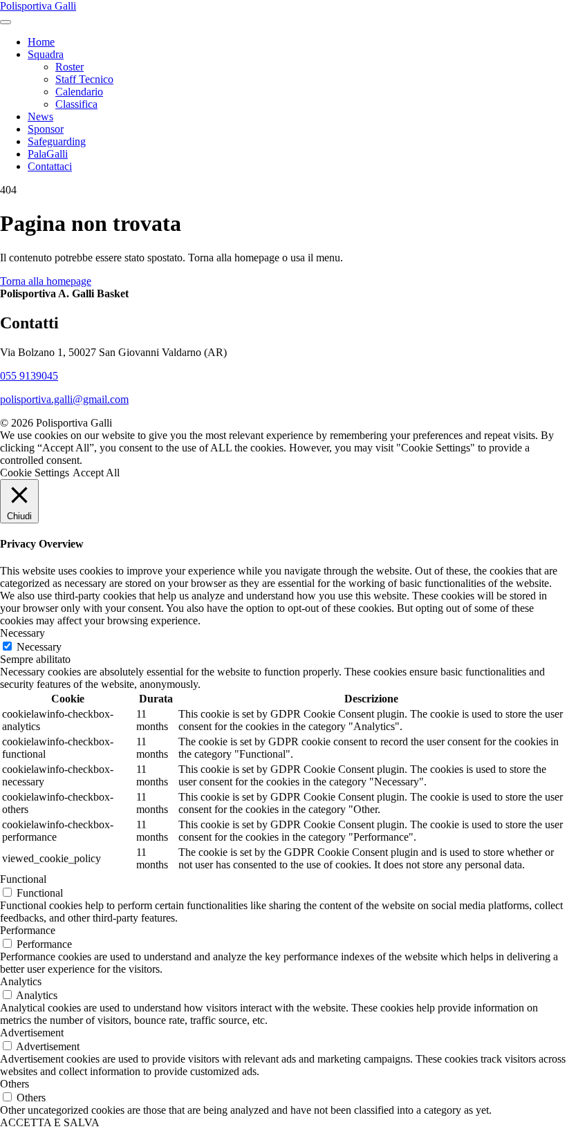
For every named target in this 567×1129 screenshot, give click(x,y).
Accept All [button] (96, 472)
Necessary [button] (22, 633)
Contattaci (50, 166)
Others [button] (14, 1084)
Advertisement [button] (32, 1032)
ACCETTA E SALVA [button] (50, 1122)
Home (41, 42)
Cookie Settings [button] (34, 472)
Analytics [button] (20, 981)
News (40, 116)
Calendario (79, 91)
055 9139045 (29, 376)
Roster (69, 67)
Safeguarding (57, 141)
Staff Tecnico (84, 79)
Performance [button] (27, 930)
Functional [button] (23, 879)
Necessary (39, 647)
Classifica (76, 104)
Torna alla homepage (45, 281)
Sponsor (46, 129)
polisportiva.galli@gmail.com (64, 399)
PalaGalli (48, 154)
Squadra (46, 54)
